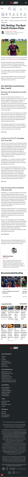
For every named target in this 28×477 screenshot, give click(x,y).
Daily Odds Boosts (5, 17)
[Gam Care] (7, 468)
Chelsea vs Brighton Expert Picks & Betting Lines (10, 292)
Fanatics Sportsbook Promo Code (9, 381)
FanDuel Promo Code (6, 378)
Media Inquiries (5, 366)
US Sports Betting (5, 389)
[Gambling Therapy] (12, 469)
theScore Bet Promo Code (7, 373)
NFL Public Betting (6, 415)
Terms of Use (16, 422)
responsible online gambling (8, 451)
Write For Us (4, 364)
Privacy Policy (10, 422)
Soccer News (6, 289)
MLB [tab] (6, 15)
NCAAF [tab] (13, 15)
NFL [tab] (10, 15)
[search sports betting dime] (26, 2)
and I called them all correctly (13, 59)
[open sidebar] (2, 3)
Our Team (4, 359)
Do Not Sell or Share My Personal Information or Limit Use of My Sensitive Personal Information (14, 465)
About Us (4, 356)
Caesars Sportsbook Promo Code (9, 380)
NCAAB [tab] (24, 15)
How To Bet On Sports (6, 404)
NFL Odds (4, 411)
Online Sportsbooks (6, 387)
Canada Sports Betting (6, 390)
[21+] (3, 468)
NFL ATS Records (5, 416)
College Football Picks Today (17, 17)
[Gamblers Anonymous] (9, 472)
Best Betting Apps (5, 393)
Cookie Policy (22, 422)
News (6, 20)
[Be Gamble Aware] (21, 468)
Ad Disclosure (4, 22)
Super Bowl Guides (6, 401)
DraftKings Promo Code (7, 376)
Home (2, 20)
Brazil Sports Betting (6, 392)
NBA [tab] (17, 15)
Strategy (3, 406)
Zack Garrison (10, 31)
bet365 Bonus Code (6, 375)
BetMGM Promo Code (6, 371)
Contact (3, 358)
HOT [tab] (3, 15)
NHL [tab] (21, 15)
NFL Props (4, 413)
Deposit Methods (5, 395)
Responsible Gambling (6, 362)
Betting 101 (4, 402)
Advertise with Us (5, 361)
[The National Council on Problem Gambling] (16, 472)
